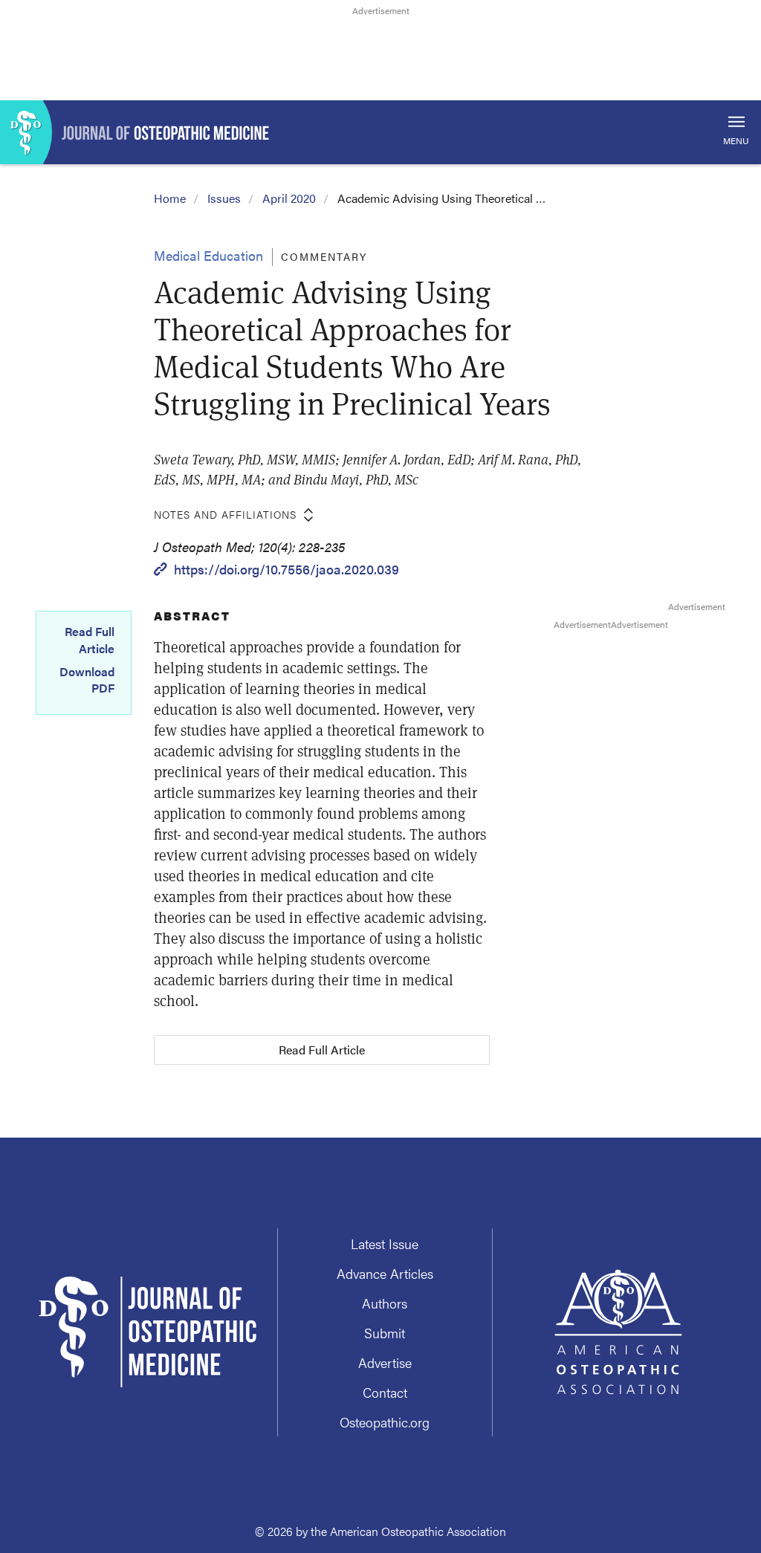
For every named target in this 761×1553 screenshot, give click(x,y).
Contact (385, 1392)
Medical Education (208, 255)
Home (170, 198)
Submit (384, 1332)
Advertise (385, 1362)
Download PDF (86, 680)
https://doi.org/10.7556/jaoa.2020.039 (286, 569)
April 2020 (289, 198)
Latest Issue (384, 1243)
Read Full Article (89, 639)
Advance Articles (385, 1273)
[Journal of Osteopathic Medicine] (380, 132)
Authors (384, 1303)
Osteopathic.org (385, 1422)
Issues (224, 198)
